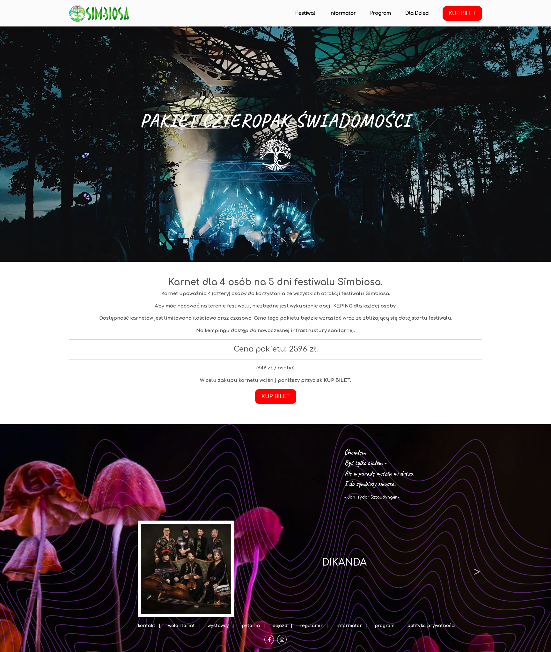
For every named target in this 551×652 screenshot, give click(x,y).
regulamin (312, 625)
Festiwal (305, 13)
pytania (251, 625)
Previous (72, 569)
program (384, 625)
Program (380, 13)
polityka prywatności (431, 625)
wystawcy (218, 625)
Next (477, 569)
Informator (342, 13)
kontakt (146, 625)
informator (349, 625)
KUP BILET (462, 13)
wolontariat (181, 625)
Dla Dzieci (417, 13)
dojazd (280, 625)
